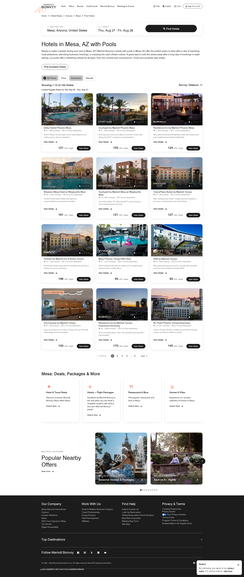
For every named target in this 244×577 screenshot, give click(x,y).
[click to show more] (202, 461)
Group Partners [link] (89, 515)
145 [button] (170, 345)
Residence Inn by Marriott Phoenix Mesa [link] (173, 127)
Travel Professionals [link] (91, 512)
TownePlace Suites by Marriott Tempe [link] (172, 192)
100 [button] (60, 345)
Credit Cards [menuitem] (91, 6)
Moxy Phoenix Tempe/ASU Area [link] (115, 259)
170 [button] (115, 345)
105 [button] (115, 148)
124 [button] (170, 148)
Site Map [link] (126, 524)
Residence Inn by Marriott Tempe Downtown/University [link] (115, 324)
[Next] (88, 108)
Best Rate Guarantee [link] (131, 518)
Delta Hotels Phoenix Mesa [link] (57, 127)
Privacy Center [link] (168, 511)
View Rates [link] (83, 148)
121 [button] (60, 148)
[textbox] (71, 30)
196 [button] (60, 279)
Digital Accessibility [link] (50, 527)
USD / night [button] (68, 148)
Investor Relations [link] (49, 515)
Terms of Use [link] (168, 517)
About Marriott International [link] (54, 509)
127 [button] (170, 214)
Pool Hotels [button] (89, 16)
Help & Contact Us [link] (130, 509)
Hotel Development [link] (90, 518)
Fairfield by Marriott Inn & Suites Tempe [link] (64, 259)
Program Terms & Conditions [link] (175, 520)
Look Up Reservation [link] (131, 512)
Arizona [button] (69, 16)
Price (63, 78)
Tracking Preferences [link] (171, 509)
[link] (156, 6)
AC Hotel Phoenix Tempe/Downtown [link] (171, 323)
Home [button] (44, 16)
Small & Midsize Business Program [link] (97, 509)
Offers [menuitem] (71, 6)
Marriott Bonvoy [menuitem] (107, 6)
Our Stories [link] (47, 524)
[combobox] (71, 29)
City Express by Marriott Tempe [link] (60, 323)
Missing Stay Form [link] (130, 521)
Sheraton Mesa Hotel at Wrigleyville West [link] (65, 192)
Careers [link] (45, 512)
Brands (89, 78)
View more (46, 471)
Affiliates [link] (85, 521)
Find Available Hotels (55, 67)
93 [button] (171, 279)
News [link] (44, 518)
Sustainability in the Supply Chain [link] (177, 523)
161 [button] (60, 214)
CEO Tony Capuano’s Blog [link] (54, 521)
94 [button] (116, 279)
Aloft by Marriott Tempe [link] (165, 259)
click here (228, 571)
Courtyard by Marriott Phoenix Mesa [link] (117, 127)
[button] (195, 85)
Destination (56, 27)
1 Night (105, 27)
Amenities (76, 78)
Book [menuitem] (63, 6)
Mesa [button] (78, 16)
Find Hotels (172, 28)
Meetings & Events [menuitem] (125, 6)
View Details (49, 142)
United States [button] (56, 16)
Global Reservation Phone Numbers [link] (138, 515)
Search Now (51, 406)
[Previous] (46, 108)
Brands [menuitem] (80, 6)
